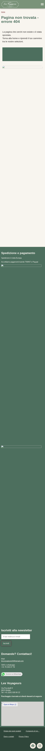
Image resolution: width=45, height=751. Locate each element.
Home (3, 12)
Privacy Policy (24, 736)
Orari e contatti (9, 736)
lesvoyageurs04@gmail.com (12, 661)
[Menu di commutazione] (42, 4)
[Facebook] (33, 746)
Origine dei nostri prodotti (12, 731)
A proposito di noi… (32, 731)
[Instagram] (40, 746)
